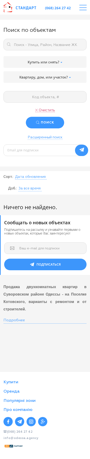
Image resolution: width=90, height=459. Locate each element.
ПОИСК (47, 122)
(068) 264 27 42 (58, 8)
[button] (30, 177)
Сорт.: (8, 177)
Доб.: (12, 188)
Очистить (47, 110)
